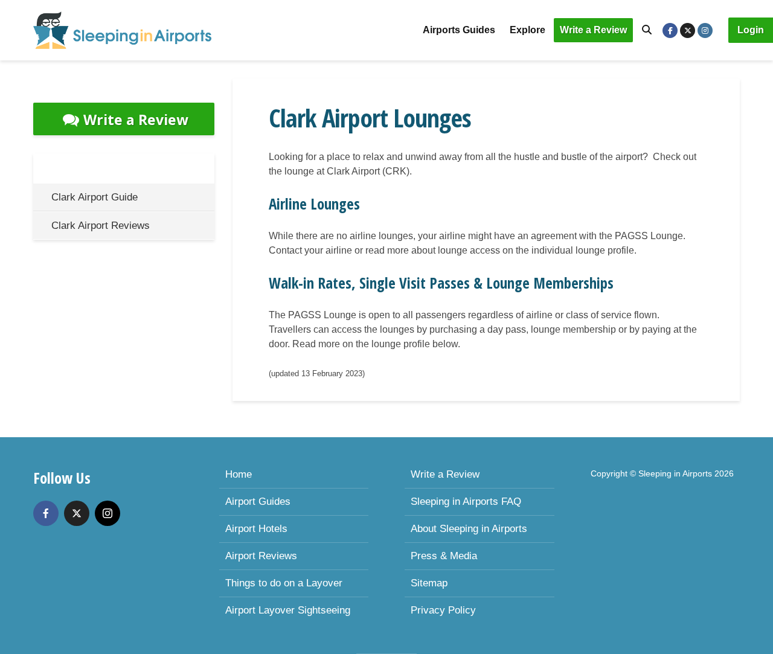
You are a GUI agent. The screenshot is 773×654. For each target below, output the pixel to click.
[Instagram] (107, 513)
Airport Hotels (256, 528)
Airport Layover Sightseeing (287, 610)
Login (750, 30)
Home (238, 474)
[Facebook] (46, 513)
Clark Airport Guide (94, 197)
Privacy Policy (443, 610)
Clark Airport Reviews (100, 225)
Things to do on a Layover (283, 583)
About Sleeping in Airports (469, 528)
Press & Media (444, 556)
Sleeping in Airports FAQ (466, 501)
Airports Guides (459, 30)
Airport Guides (257, 501)
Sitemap (429, 583)
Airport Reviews (261, 556)
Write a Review (593, 30)
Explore (527, 30)
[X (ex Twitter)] (76, 513)
